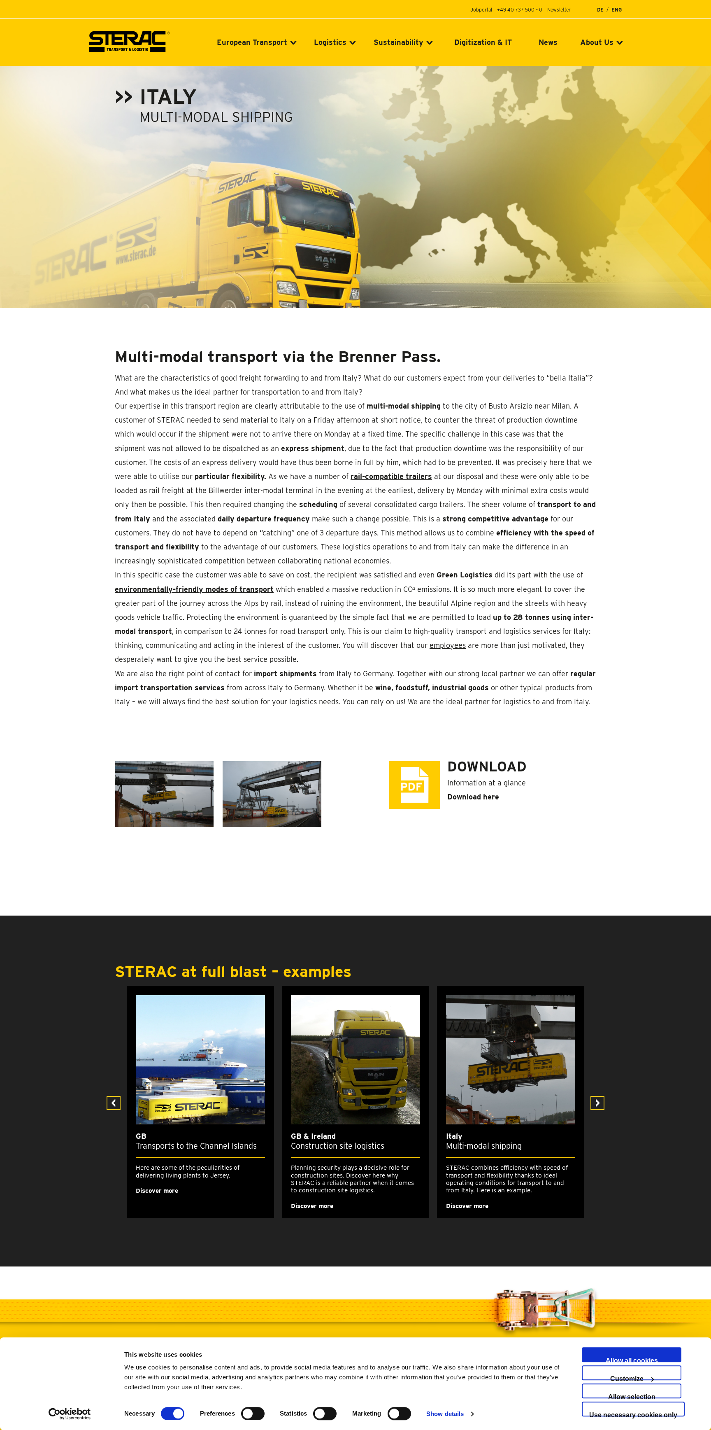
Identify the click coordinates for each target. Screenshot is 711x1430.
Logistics (330, 42)
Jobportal (481, 10)
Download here (473, 796)
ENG (616, 9)
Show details (445, 1413)
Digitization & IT (483, 42)
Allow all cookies (632, 1359)
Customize (627, 1377)
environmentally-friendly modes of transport (194, 589)
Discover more (157, 1190)
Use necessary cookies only (633, 1413)
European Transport (252, 42)
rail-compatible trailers (391, 476)
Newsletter (559, 10)
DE (600, 9)
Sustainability (398, 42)
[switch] (253, 1413)
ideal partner (468, 701)
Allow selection (631, 1395)
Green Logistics (465, 574)
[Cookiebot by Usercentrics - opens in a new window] (70, 1414)
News (548, 42)
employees (448, 645)
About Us (596, 42)
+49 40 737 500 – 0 (519, 10)
